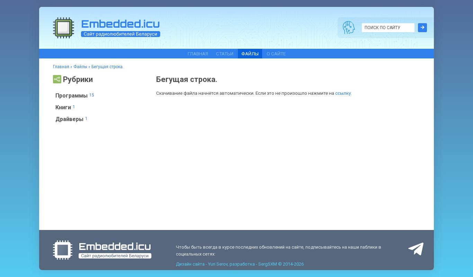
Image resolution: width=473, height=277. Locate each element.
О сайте (276, 53)
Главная (198, 53)
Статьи (224, 53)
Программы (74, 95)
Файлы (250, 53)
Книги (65, 107)
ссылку (343, 93)
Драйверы (71, 119)
